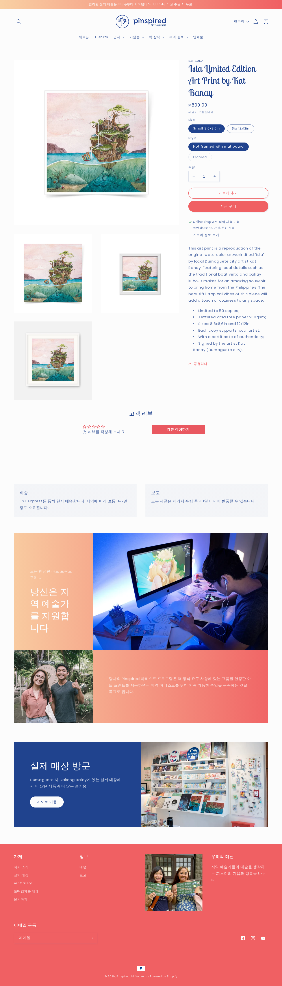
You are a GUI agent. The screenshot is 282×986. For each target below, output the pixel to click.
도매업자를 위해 (26, 891)
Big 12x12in (241, 128)
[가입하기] (92, 938)
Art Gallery (23, 883)
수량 (191, 167)
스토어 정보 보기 (206, 235)
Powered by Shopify (163, 976)
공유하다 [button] (201, 364)
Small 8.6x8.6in (206, 128)
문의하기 (21, 899)
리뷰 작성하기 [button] (178, 429)
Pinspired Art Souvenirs (133, 976)
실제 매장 (21, 875)
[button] (19, 22)
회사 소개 (21, 867)
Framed (201, 157)
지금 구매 (228, 205)
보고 (83, 875)
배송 (83, 867)
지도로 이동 (47, 801)
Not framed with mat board (218, 146)
